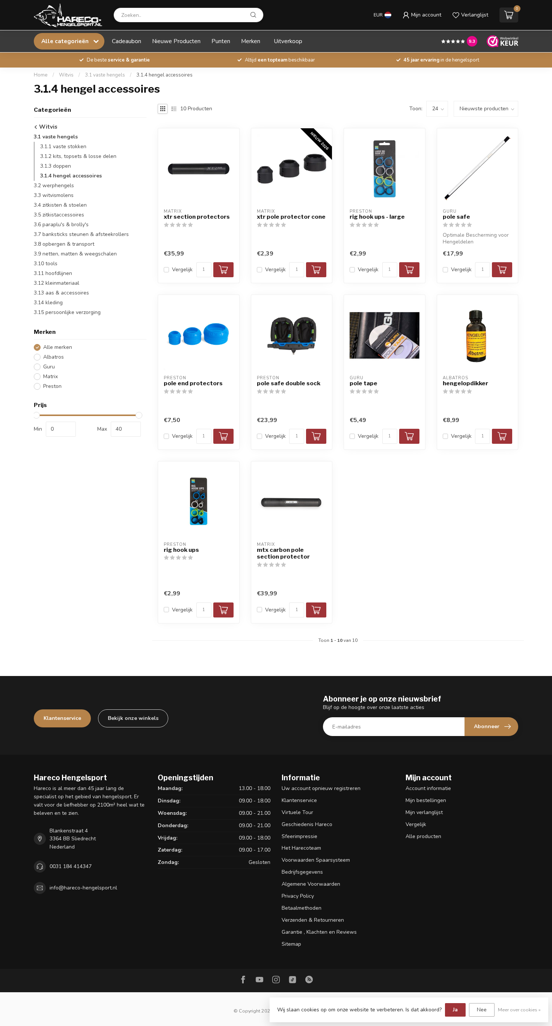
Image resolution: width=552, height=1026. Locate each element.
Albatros (53, 357)
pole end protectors (193, 383)
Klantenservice (62, 718)
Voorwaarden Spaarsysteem (316, 860)
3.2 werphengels (54, 185)
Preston (52, 386)
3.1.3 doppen (55, 166)
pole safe (456, 216)
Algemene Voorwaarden (311, 884)
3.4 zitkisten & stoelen (60, 205)
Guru (49, 367)
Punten (220, 41)
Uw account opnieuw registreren (321, 788)
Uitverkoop (288, 41)
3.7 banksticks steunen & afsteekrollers (81, 234)
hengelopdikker (465, 383)
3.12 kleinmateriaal (56, 283)
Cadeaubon (126, 41)
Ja (455, 1009)
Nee (482, 1009)
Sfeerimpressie (299, 836)
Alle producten (423, 836)
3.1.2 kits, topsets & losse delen (78, 156)
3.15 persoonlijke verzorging (67, 312)
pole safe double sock (288, 383)
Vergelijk (182, 269)
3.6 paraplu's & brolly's (61, 224)
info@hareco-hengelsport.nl (83, 887)
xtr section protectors (197, 216)
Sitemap (291, 944)
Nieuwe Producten (176, 41)
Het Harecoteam (301, 848)
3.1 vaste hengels (105, 75)
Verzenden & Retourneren (313, 920)
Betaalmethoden (301, 908)
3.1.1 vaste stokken (63, 146)
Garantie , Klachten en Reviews (319, 932)
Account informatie (428, 788)
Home (41, 75)
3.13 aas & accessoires (61, 292)
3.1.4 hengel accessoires (164, 75)
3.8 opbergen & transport (64, 244)
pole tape (363, 383)
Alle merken (57, 347)
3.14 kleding (48, 302)
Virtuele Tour (297, 812)
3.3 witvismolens (54, 195)
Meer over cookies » (519, 1009)
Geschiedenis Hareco (307, 824)
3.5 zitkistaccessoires (59, 214)
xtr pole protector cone (291, 216)
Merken (250, 41)
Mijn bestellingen (426, 800)
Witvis (66, 75)
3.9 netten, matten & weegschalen (75, 253)
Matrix (50, 376)
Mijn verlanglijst (424, 812)
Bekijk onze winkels (133, 718)
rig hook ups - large (377, 216)
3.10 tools (45, 263)
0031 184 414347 (71, 866)
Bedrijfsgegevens (302, 872)
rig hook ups (181, 550)
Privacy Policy (298, 896)
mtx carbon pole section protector (283, 553)
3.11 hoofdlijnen (53, 273)
